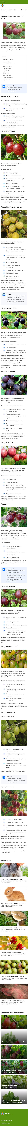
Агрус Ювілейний (7, 75)
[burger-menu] (26, 5)
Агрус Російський (7, 61)
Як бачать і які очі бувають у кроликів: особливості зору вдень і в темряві (11, 879)
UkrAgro (2, 5)
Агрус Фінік (5, 73)
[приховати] (25, 57)
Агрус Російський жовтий (9, 64)
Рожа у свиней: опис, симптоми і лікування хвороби (12, 1000)
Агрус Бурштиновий (8, 77)
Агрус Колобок (6, 70)
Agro (3, 2)
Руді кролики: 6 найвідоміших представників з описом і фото (13, 903)
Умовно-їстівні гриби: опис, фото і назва (12, 928)
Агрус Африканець (7, 66)
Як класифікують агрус (8, 59)
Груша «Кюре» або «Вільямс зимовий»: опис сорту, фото (13, 976)
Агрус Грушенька (7, 68)
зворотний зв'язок (5, 1123)
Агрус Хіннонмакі (7, 80)
